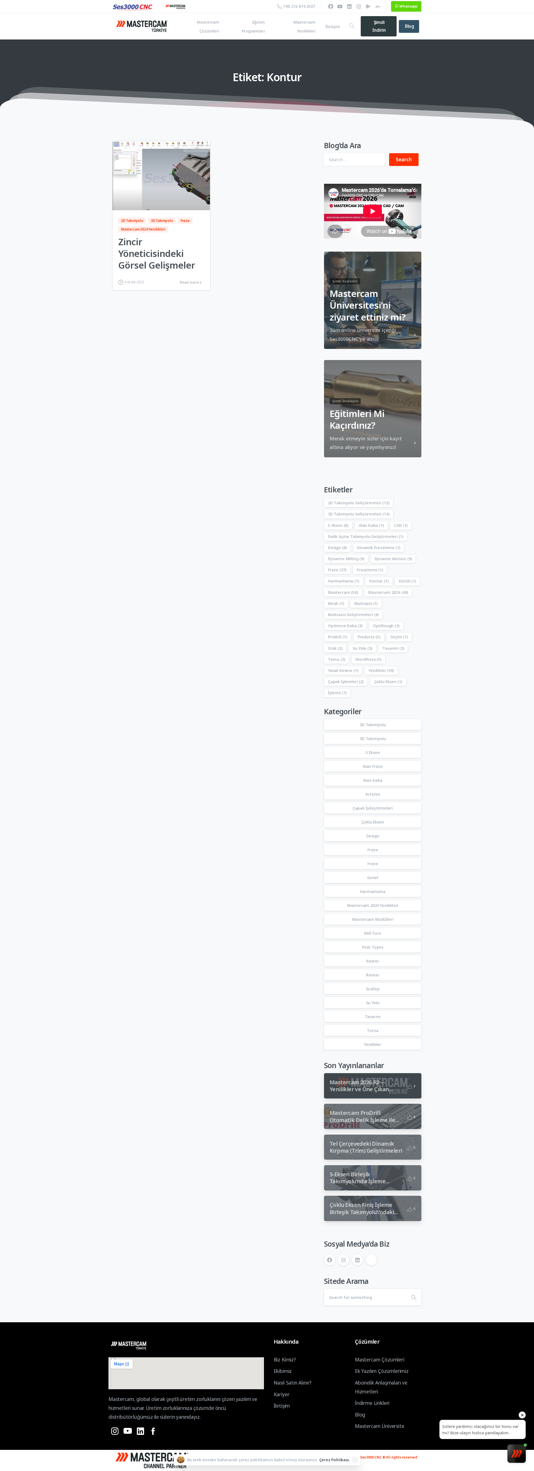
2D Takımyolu (373, 724)
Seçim (398, 636)
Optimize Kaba (345, 625)
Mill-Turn (372, 933)
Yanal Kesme (343, 670)
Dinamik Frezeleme (378, 547)
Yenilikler (381, 670)
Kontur (378, 581)
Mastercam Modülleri (373, 919)
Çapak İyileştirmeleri (373, 808)
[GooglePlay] (368, 6)
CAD (400, 525)
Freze (337, 569)
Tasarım (393, 648)
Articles (372, 794)
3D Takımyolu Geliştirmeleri (358, 514)
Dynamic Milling (346, 558)
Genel (372, 877)
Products (369, 636)
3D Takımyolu (373, 738)
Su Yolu (362, 648)
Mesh (336, 603)
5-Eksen (338, 525)
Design (337, 547)
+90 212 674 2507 (299, 6)
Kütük (407, 581)
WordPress (368, 659)
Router (372, 975)
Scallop (373, 988)
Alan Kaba (371, 525)
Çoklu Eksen (388, 681)
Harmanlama (343, 581)
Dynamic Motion (393, 558)
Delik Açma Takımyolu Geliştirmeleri (365, 536)
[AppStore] (377, 6)
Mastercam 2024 (388, 592)
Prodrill (337, 636)
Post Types (372, 947)
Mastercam (343, 592)
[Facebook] (330, 6)
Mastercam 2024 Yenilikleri (372, 905)
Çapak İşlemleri (346, 681)
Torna (336, 659)
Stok (335, 648)
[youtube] (340, 6)
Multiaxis (366, 603)
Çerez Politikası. (334, 1459)
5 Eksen (373, 752)
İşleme (337, 692)
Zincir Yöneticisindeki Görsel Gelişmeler (156, 253)
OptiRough (386, 625)
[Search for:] (354, 159)
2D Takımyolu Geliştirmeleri (358, 502)
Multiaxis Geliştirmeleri (353, 614)
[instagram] (359, 6)
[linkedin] (349, 6)
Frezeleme (370, 569)
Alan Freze (373, 766)
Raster (372, 961)
